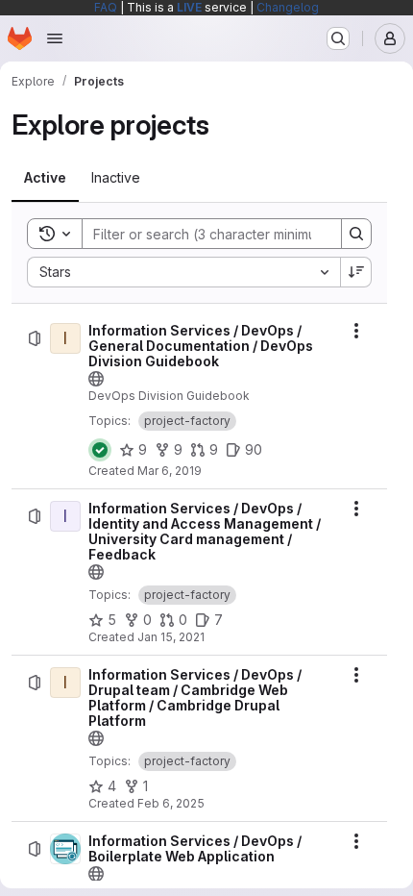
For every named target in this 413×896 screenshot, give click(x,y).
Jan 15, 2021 (171, 637)
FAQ (105, 7)
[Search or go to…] (338, 38)
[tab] (45, 178)
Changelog (287, 7)
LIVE (189, 7)
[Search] (356, 233)
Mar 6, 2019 (169, 470)
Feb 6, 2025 (171, 803)
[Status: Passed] (99, 449)
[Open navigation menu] (54, 38)
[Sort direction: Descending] (356, 272)
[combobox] (183, 272)
